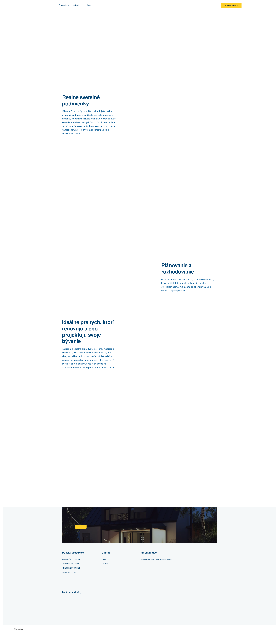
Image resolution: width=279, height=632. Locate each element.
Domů (64, 13)
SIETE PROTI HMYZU (71, 572)
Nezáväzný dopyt (231, 5)
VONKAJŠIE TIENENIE (71, 559)
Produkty (63, 5)
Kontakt (75, 5)
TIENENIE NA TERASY (71, 564)
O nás (89, 5)
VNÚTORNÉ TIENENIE (71, 568)
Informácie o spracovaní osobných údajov (156, 559)
